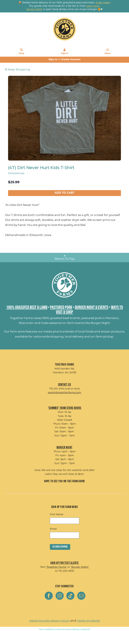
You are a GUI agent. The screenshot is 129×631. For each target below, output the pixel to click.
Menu (108, 53)
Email (53, 529)
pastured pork (91, 318)
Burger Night (100, 323)
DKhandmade (16, 173)
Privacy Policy (60, 620)
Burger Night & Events (91, 307)
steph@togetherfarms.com (64, 392)
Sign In (64, 53)
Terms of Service (88, 620)
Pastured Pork (61, 307)
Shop (21, 53)
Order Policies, (39, 620)
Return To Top (65, 259)
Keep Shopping (18, 69)
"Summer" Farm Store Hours (64, 408)
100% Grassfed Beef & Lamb (26, 307)
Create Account (70, 59)
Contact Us (64, 384)
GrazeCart (85, 629)
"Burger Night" (80, 567)
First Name (56, 514)
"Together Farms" (56, 567)
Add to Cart (64, 193)
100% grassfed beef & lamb (61, 318)
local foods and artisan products (101, 331)
